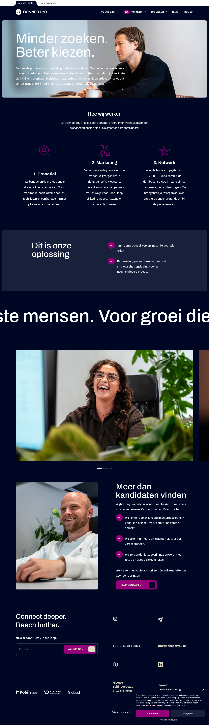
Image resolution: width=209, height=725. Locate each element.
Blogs (175, 12)
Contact (188, 12)
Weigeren (188, 713)
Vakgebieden (108, 12)
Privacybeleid (173, 720)
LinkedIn (163, 685)
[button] (203, 689)
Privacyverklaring (121, 712)
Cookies (163, 720)
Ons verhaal (157, 12)
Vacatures (134, 12)
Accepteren (153, 713)
